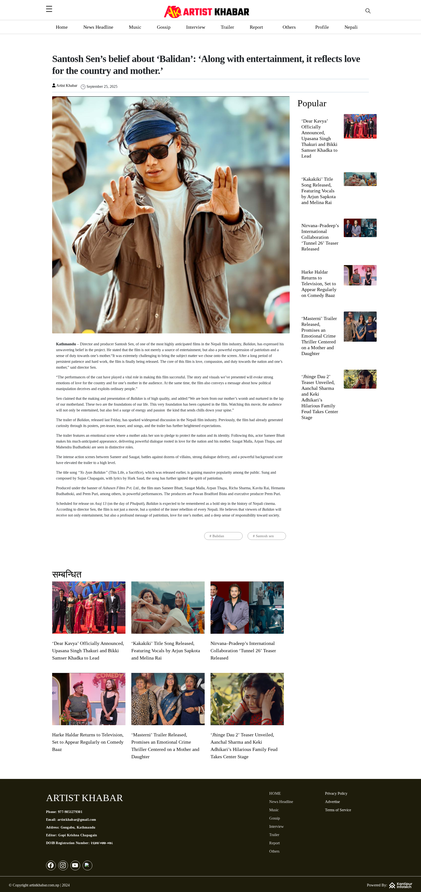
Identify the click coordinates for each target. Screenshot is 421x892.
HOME (275, 793)
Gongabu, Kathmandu (78, 827)
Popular (311, 103)
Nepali (351, 27)
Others (289, 27)
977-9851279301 (70, 812)
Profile (322, 27)
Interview (195, 27)
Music (135, 27)
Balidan (218, 536)
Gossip (164, 27)
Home (62, 27)
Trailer (227, 27)
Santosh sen (265, 536)
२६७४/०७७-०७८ (102, 843)
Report (256, 27)
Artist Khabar (66, 85)
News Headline (98, 27)
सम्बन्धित (66, 574)
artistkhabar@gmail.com (76, 819)
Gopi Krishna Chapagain (77, 835)
